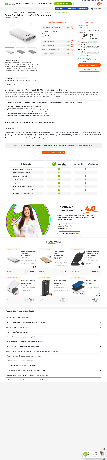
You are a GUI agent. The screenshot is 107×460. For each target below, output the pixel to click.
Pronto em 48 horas (46, 3)
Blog (102, 0)
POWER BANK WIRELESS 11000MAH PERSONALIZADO (54, 12)
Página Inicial (18, 12)
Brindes (18, 3)
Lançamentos (36, 3)
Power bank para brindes (31, 12)
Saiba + (99, 60)
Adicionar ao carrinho (89, 65)
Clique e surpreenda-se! (68, 233)
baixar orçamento (89, 70)
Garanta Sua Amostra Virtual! (53, 152)
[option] (10, 52)
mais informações (10, 84)
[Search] (94, 4)
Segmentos (26, 3)
